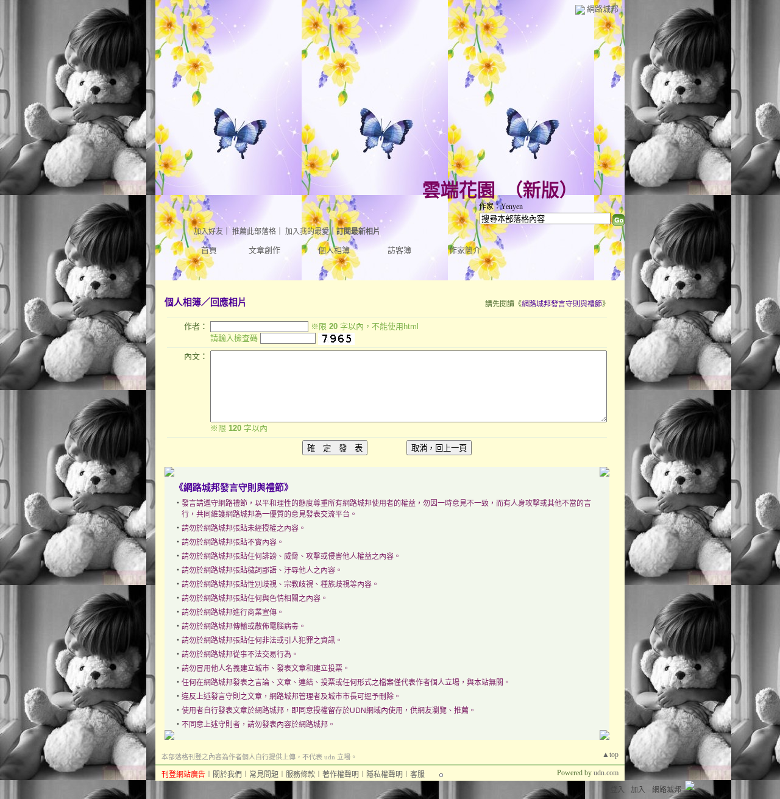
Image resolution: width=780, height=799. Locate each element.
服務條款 (300, 774)
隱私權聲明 (384, 774)
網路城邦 (603, 8)
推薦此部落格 (254, 231)
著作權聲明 (340, 774)
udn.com (606, 773)
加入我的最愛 (307, 231)
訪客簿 (399, 250)
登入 (617, 790)
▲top (610, 754)
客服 (417, 774)
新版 (541, 190)
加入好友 (208, 231)
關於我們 (227, 774)
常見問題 (263, 774)
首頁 (209, 250)
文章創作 (264, 250)
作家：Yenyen (501, 206)
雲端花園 (458, 190)
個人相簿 (334, 250)
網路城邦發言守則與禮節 (562, 304)
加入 (638, 790)
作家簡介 (465, 250)
